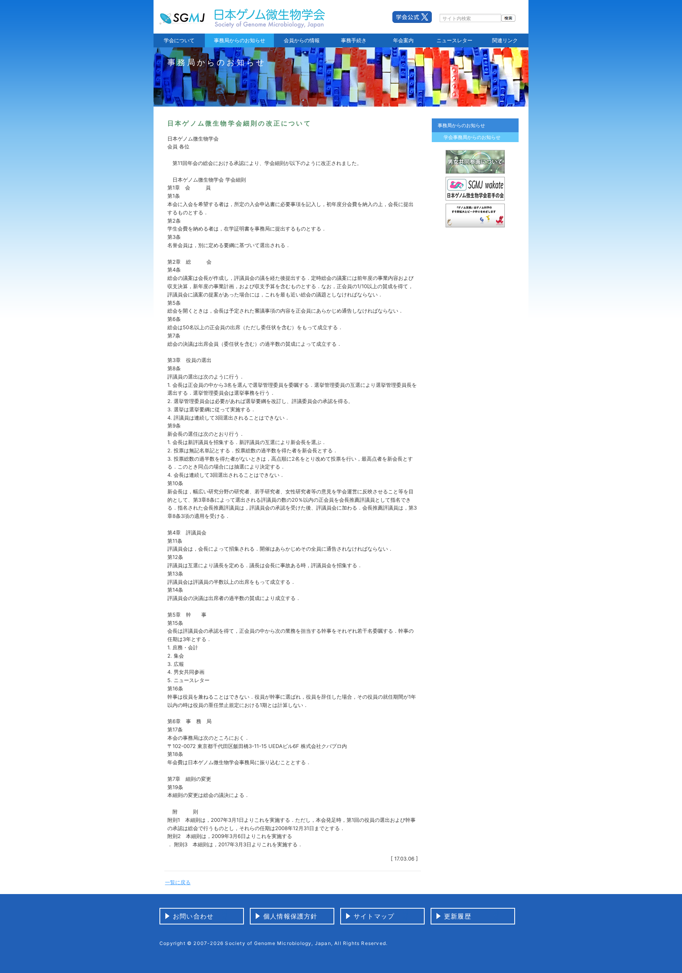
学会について (179, 40)
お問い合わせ (193, 916)
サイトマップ (374, 916)
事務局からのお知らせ (239, 40)
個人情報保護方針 (290, 916)
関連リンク (505, 40)
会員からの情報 (302, 40)
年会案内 (403, 40)
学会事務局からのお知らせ (472, 137)
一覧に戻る (178, 882)
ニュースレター (454, 40)
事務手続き (354, 40)
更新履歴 (457, 916)
